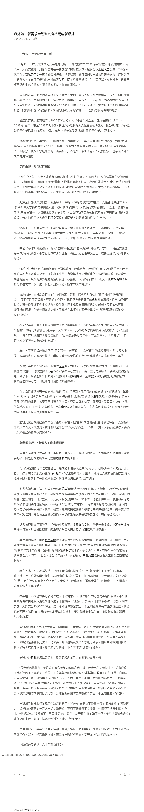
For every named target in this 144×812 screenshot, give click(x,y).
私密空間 (33, 74)
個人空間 (106, 69)
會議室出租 (92, 396)
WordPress (30, 809)
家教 (95, 299)
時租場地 (87, 529)
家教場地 (116, 279)
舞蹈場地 (76, 376)
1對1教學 (56, 473)
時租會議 (53, 217)
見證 (32, 269)
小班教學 (118, 524)
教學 (87, 330)
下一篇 (122, 774)
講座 (39, 350)
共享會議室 (87, 555)
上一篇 (21, 774)
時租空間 (64, 79)
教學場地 (50, 540)
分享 (64, 489)
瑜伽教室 (61, 458)
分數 (34, 38)
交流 (61, 366)
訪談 (72, 130)
